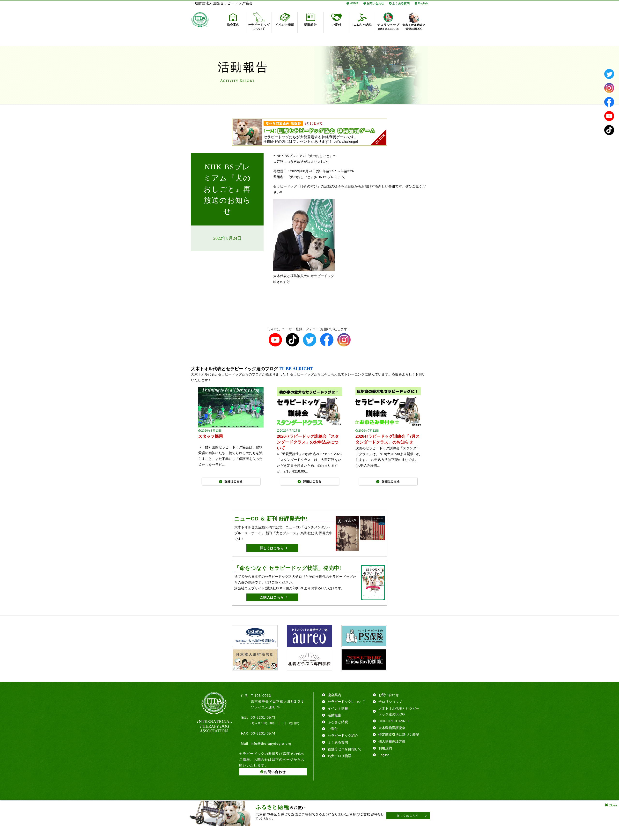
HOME (354, 3)
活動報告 (334, 715)
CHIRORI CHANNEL (394, 721)
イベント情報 (338, 708)
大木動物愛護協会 (391, 728)
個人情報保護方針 (391, 741)
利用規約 (385, 748)
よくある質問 (401, 3)
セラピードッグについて (346, 702)
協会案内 (334, 695)
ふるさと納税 (338, 722)
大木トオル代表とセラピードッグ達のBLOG (398, 711)
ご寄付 (333, 729)
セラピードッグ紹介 (343, 735)
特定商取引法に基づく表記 (398, 734)
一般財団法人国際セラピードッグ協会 (222, 3)
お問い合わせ (375, 3)
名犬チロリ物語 (339, 756)
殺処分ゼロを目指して (344, 749)
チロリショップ (390, 702)
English (423, 3)
